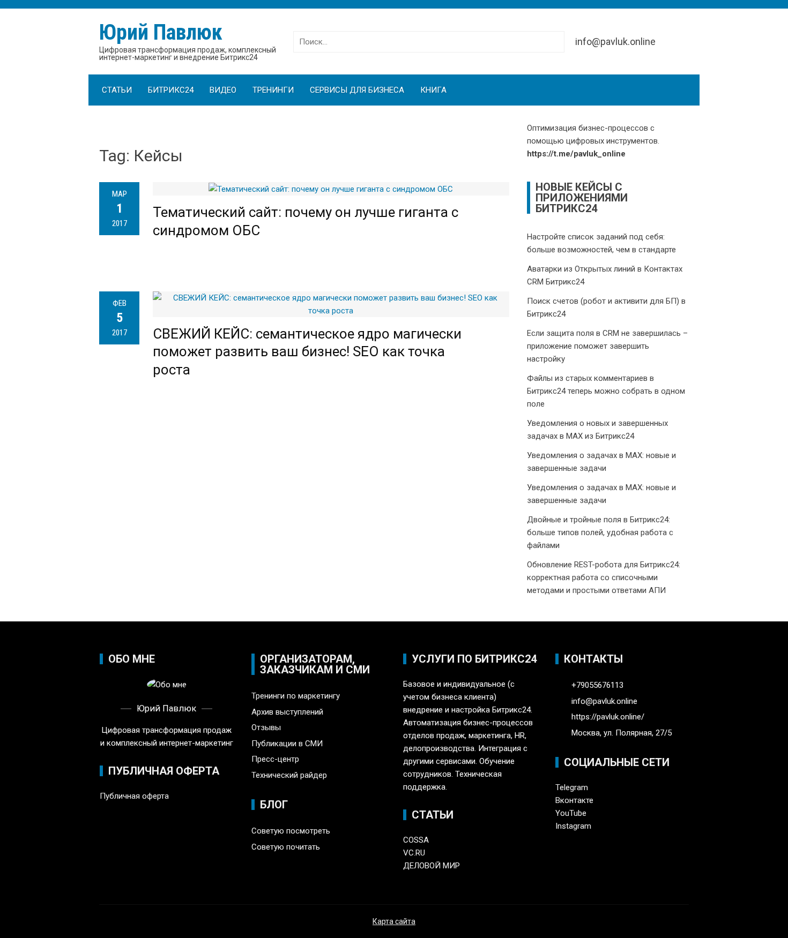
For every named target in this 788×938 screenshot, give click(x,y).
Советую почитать (285, 847)
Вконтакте (574, 800)
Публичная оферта (134, 796)
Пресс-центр (275, 759)
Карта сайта (394, 921)
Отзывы (266, 727)
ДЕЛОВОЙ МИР (431, 866)
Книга (433, 90)
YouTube (570, 813)
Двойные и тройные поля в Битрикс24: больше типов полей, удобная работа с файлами (600, 532)
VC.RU (414, 853)
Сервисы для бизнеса (357, 90)
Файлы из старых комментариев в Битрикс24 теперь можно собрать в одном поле (606, 391)
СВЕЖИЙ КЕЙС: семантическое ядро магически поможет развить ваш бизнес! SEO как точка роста (307, 352)
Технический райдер (289, 775)
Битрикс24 (171, 90)
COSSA (416, 840)
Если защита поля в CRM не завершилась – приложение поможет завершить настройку (607, 346)
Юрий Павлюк (160, 32)
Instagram (573, 826)
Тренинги (273, 90)
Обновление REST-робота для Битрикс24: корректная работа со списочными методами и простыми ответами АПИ (603, 577)
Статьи (117, 90)
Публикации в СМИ (287, 743)
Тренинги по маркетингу (295, 696)
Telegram (571, 787)
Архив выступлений (287, 712)
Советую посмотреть (290, 831)
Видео (223, 90)
